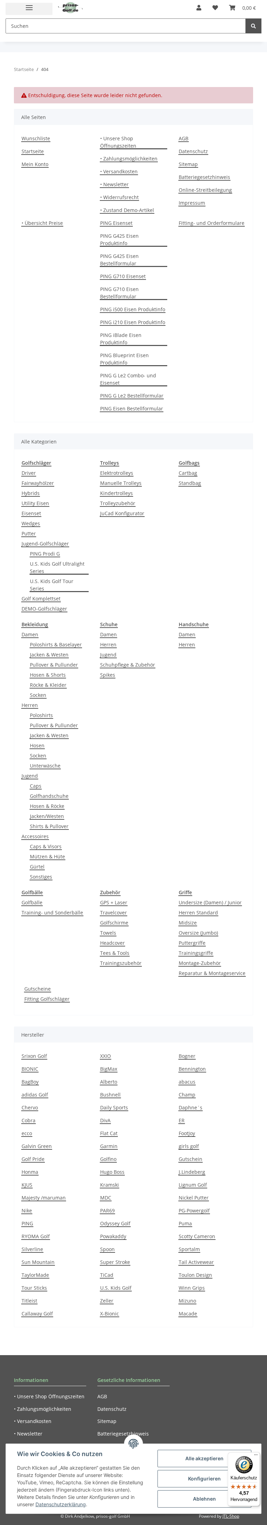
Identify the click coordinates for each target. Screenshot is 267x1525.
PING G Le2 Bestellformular (131, 395)
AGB (183, 138)
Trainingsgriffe (196, 953)
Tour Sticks (34, 1287)
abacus (187, 1081)
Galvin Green (37, 1146)
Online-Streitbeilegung (205, 190)
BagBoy (30, 1081)
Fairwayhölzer (38, 483)
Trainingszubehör (120, 963)
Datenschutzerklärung (60, 1504)
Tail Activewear (196, 1262)
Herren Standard (198, 912)
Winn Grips (192, 1287)
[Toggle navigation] (29, 9)
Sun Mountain (38, 1262)
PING (27, 1223)
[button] (199, 8)
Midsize (188, 922)
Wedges (31, 523)
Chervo (30, 1107)
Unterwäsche (45, 765)
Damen (30, 634)
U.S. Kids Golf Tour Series (51, 585)
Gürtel (37, 866)
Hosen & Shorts (48, 674)
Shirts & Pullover (49, 826)
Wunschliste (36, 138)
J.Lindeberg (192, 1172)
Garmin (109, 1146)
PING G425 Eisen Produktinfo (119, 239)
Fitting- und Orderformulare (211, 223)
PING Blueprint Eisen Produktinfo (124, 359)
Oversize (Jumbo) (198, 932)
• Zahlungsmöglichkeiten (128, 158)
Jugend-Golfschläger (45, 543)
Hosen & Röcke (47, 806)
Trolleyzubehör (117, 503)
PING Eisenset (116, 223)
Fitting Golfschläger (47, 999)
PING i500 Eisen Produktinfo (132, 309)
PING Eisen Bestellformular (131, 408)
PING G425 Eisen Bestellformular (119, 260)
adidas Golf (35, 1094)
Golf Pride (33, 1159)
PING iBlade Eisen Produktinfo (120, 339)
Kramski (109, 1184)
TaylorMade (35, 1275)
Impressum (192, 202)
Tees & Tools (114, 953)
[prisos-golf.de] (70, 8)
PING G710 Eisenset (123, 276)
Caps (35, 786)
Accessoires (35, 836)
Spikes (107, 674)
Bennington (192, 1069)
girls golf (189, 1146)
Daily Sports (114, 1107)
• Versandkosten (119, 171)
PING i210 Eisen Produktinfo (132, 322)
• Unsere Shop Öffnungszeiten (118, 142)
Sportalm (189, 1249)
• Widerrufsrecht (119, 197)
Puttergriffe (192, 943)
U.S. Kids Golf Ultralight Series (57, 567)
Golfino (108, 1159)
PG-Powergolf (194, 1210)
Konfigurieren (204, 1478)
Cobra (28, 1120)
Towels (108, 932)
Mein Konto (35, 164)
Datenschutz (193, 151)
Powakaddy (113, 1236)
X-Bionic (109, 1313)
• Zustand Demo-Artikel (127, 210)
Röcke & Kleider (48, 685)
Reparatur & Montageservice (212, 973)
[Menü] (256, 1456)
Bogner (187, 1056)
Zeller (106, 1300)
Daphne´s (190, 1107)
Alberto (108, 1081)
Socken (38, 695)
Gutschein (190, 1159)
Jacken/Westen (47, 816)
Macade (188, 1313)
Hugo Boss (112, 1172)
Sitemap (188, 164)
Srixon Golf (34, 1056)
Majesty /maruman (44, 1197)
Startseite (33, 151)
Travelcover (113, 912)
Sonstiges (41, 876)
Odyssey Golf (115, 1223)
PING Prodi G (45, 553)
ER (182, 1120)
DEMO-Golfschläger (44, 608)
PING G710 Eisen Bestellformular (119, 293)
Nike (27, 1210)
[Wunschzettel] (215, 8)
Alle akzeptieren (204, 1458)
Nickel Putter (194, 1197)
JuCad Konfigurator (122, 513)
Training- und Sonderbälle (52, 912)
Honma (30, 1172)
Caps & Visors (46, 846)
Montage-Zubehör (200, 963)
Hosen (37, 745)
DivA (105, 1120)
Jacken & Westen (49, 654)
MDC (105, 1197)
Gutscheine (37, 988)
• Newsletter (114, 184)
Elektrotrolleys (116, 473)
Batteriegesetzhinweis (204, 177)
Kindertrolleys (116, 493)
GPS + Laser (113, 902)
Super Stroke (115, 1262)
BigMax (108, 1069)
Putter (29, 533)
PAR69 (107, 1210)
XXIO (105, 1056)
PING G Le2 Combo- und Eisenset (128, 379)
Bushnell (110, 1094)
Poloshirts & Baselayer (56, 644)
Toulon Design (195, 1275)
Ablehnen (204, 1499)
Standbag (190, 483)
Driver (29, 473)
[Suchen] (253, 25)
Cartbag (188, 473)
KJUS (27, 1184)
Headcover (112, 943)
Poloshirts (41, 715)
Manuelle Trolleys (120, 483)
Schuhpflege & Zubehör (127, 664)
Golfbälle (32, 902)
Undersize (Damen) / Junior (210, 902)
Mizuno (187, 1300)
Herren (30, 705)
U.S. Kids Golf (115, 1287)
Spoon (107, 1249)
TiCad (106, 1275)
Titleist (29, 1300)
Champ (187, 1094)
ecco (27, 1133)
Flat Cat (109, 1133)
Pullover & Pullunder (54, 664)
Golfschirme (114, 922)
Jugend (30, 775)
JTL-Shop (230, 1516)
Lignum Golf (193, 1184)
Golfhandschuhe (49, 796)
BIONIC (30, 1069)
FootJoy (187, 1133)
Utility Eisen (35, 503)
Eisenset (31, 513)
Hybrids (31, 493)
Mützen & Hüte (47, 856)
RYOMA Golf (36, 1236)
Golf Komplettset (41, 598)
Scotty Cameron (197, 1236)
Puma (185, 1223)
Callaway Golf (37, 1313)
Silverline (32, 1249)
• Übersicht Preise (42, 223)
